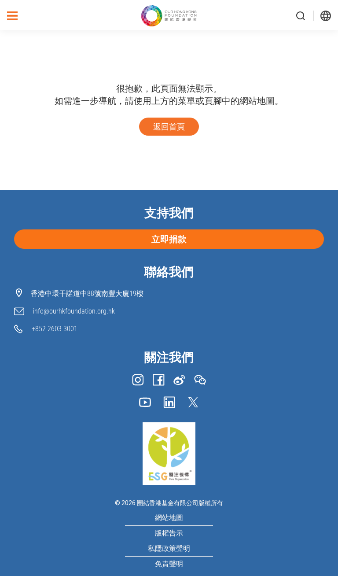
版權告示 (169, 533)
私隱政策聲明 (169, 548)
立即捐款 (169, 239)
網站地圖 (169, 518)
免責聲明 (169, 564)
